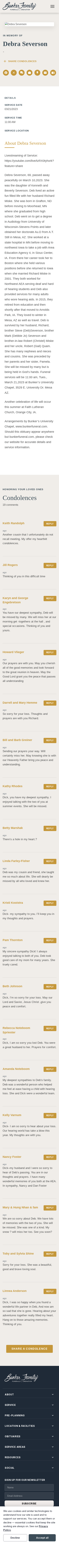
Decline (15, 1537)
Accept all (42, 1537)
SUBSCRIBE (29, 1503)
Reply (50, 524)
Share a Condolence (29, 1348)
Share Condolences (19, 61)
